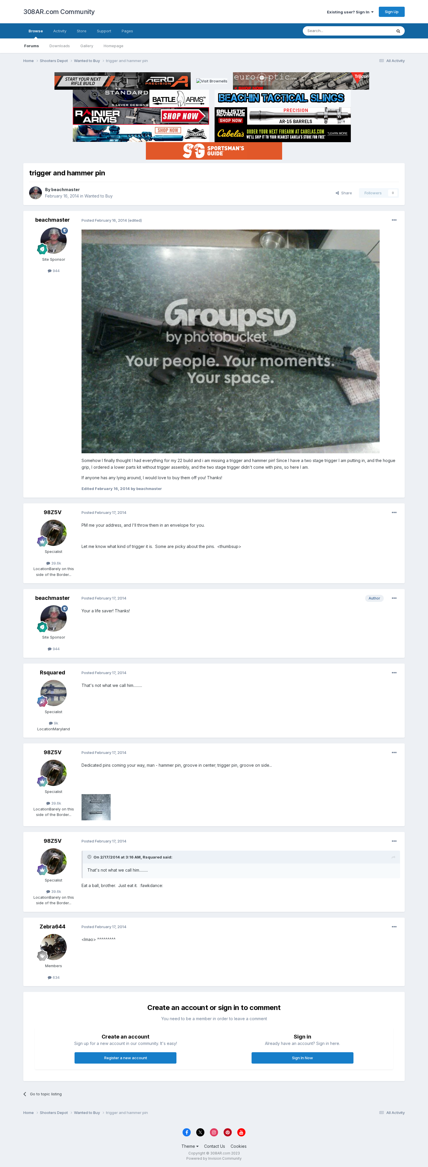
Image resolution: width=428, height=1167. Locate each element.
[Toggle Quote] (90, 856)
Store (81, 31)
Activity (59, 31)
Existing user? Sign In (349, 12)
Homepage (113, 45)
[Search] (398, 31)
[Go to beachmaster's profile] (35, 192)
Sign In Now (302, 1057)
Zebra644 (53, 926)
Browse (36, 31)
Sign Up (392, 11)
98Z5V (52, 512)
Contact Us (214, 1146)
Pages (127, 31)
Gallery (86, 45)
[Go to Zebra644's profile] (53, 947)
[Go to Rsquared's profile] (53, 693)
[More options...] (394, 220)
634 (56, 977)
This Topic (375, 31)
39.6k (55, 563)
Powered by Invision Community (214, 1158)
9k (55, 723)
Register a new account (125, 1057)
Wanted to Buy (98, 195)
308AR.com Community (59, 11)
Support (104, 31)
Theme (188, 1146)
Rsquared (52, 672)
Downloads (59, 45)
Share (345, 193)
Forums (31, 45)
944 (56, 270)
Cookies (239, 1146)
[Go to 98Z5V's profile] (53, 533)
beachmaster (65, 189)
